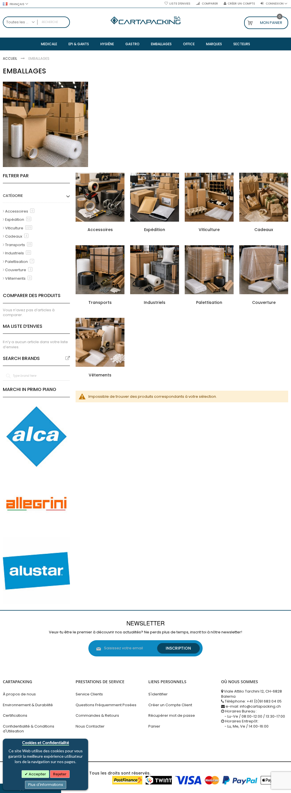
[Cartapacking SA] (145, 20)
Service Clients (89, 694)
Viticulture (209, 229)
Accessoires (100, 229)
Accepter (37, 774)
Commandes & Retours (97, 715)
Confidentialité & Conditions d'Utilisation (28, 729)
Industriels (154, 302)
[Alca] (36, 436)
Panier (154, 726)
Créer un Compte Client (170, 705)
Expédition (154, 229)
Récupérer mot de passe (171, 715)
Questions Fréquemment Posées (106, 705)
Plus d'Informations (45, 784)
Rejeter (59, 774)
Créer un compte (241, 4)
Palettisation (209, 302)
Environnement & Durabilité (28, 705)
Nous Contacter (90, 726)
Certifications (15, 715)
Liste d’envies (179, 4)
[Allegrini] (36, 503)
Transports (100, 302)
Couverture (264, 302)
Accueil (10, 58)
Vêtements (100, 375)
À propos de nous (19, 694)
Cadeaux (263, 229)
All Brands (67, 358)
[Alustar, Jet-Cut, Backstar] (36, 570)
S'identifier (158, 694)
